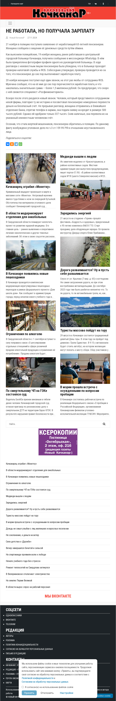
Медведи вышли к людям (78, 156)
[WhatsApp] (20, 144)
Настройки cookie (102, 696)
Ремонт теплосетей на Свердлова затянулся (28, 567)
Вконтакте (11, 620)
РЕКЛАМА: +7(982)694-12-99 (18, 674)
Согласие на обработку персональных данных (29, 649)
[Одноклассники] (12, 144)
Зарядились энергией (75, 213)
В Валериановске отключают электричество (28, 574)
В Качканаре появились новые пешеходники (27, 275)
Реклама (10, 640)
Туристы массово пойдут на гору (83, 330)
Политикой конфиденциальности (37, 678)
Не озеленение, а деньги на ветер (22, 535)
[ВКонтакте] (8, 144)
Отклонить (47, 692)
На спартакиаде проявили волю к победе (26, 554)
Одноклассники (14, 615)
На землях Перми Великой (19, 580)
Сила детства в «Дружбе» (18, 541)
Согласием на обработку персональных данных (45, 681)
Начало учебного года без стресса (23, 561)
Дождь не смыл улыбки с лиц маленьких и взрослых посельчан (37, 528)
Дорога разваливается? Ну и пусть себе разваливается (84, 272)
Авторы (9, 636)
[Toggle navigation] (10, 23)
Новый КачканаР (17, 38)
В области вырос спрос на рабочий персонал (28, 587)
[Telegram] (16, 144)
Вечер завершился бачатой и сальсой (24, 548)
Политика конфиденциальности (22, 645)
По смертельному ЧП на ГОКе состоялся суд (26, 392)
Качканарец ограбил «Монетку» (28, 187)
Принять (29, 692)
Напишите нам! (17, 4)
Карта (9, 683)
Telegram (10, 624)
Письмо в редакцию (16, 653)
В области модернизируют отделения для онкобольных (26, 215)
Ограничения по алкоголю (24, 334)
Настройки (66, 692)
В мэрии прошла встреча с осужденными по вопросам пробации (79, 390)
